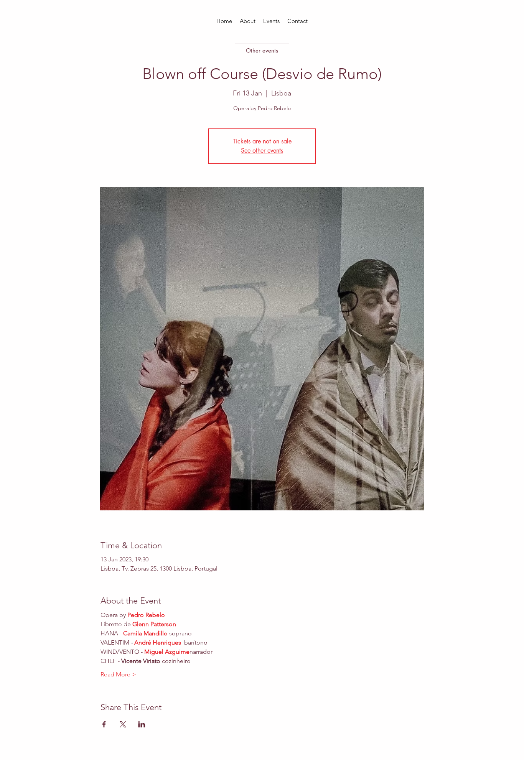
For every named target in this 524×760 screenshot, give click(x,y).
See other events (262, 150)
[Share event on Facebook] (104, 724)
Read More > (118, 674)
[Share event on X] (123, 724)
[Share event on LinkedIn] (141, 724)
